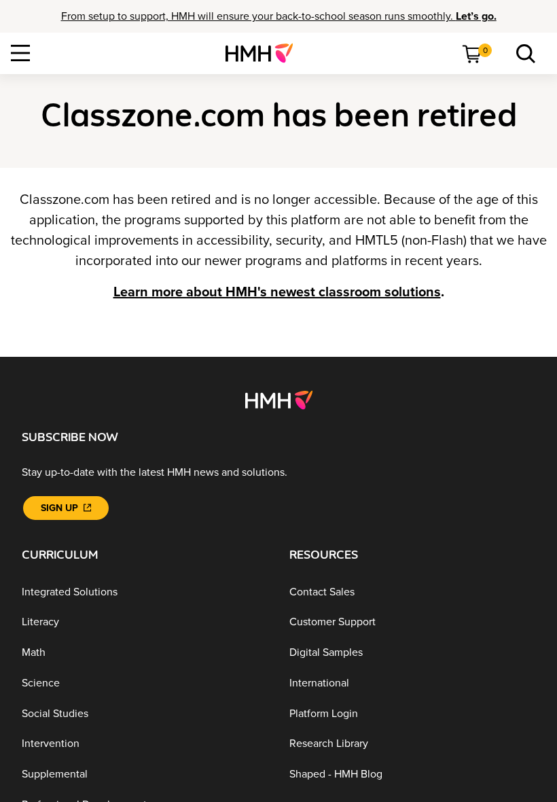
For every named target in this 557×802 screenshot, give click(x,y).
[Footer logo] (278, 399)
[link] (265, 53)
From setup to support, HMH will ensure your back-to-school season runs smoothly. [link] (279, 16)
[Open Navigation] (20, 53)
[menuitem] (265, 53)
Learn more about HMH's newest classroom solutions (277, 292)
